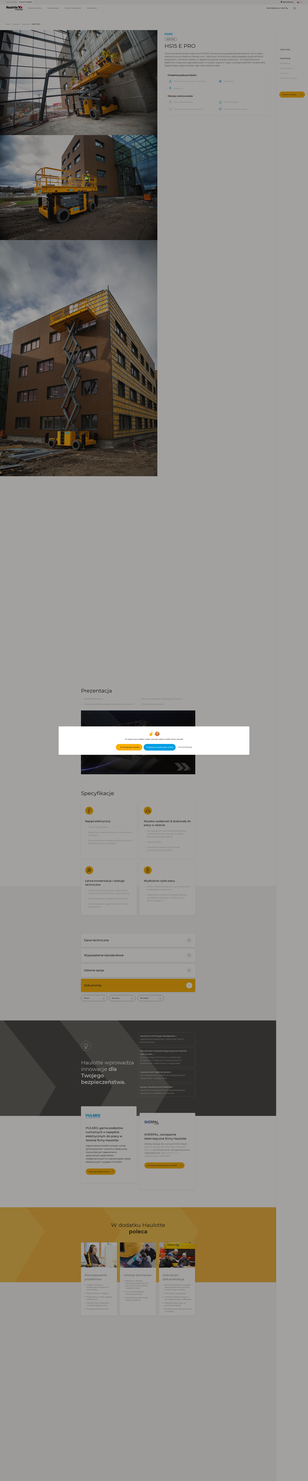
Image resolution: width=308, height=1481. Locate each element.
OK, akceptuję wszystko (130, 747)
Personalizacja (185, 747)
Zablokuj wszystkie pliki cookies (160, 747)
